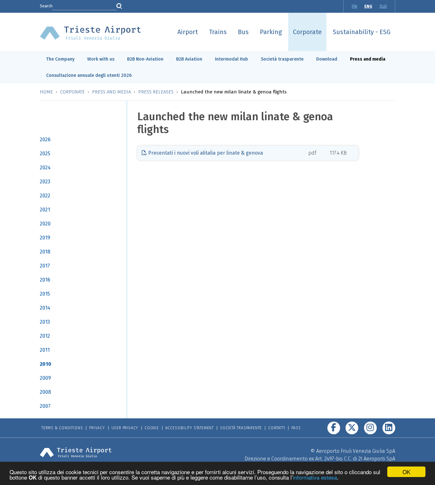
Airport (187, 32)
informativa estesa (315, 477)
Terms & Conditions (62, 428)
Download (326, 59)
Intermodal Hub (231, 59)
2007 (45, 406)
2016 (45, 280)
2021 (45, 210)
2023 (45, 182)
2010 (45, 364)
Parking (271, 32)
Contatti (276, 428)
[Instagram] (370, 428)
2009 (45, 378)
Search (46, 6)
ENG (368, 6)
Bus (243, 32)
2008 (45, 392)
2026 (45, 139)
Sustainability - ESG (361, 32)
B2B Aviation (189, 59)
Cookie (152, 428)
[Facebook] (333, 428)
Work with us (100, 59)
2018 (45, 252)
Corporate (307, 32)
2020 (45, 224)
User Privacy (125, 428)
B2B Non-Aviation (145, 59)
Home (46, 92)
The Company (60, 59)
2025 (45, 154)
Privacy (97, 428)
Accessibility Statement (189, 428)
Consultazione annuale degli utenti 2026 (89, 75)
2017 (45, 266)
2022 (45, 196)
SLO (383, 6)
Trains (218, 32)
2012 (45, 336)
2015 (45, 294)
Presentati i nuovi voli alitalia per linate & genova (205, 153)
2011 (45, 350)
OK (406, 472)
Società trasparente (282, 59)
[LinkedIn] (388, 428)
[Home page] (90, 32)
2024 (45, 168)
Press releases (156, 92)
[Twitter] (352, 428)
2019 (45, 238)
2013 (45, 322)
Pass (296, 428)
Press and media (367, 59)
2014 (45, 308)
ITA (354, 6)
